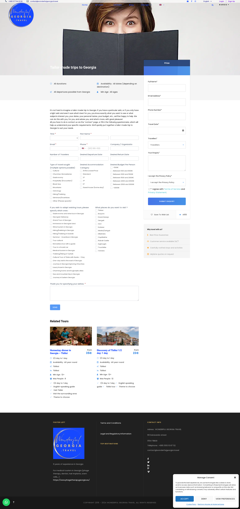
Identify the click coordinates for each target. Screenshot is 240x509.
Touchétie (102, 247)
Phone (84, 144)
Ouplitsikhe (102, 237)
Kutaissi (101, 227)
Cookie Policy (191, 504)
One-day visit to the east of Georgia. (67, 261)
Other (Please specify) (61, 201)
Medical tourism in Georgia (63, 251)
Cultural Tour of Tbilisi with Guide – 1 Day (68, 257)
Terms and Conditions (110, 423)
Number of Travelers (59, 154)
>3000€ (116, 188)
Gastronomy (57, 177)
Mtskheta (102, 234)
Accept (184, 499)
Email (53, 144)
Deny (204, 499)
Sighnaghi (102, 244)
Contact (118, 5)
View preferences (225, 499)
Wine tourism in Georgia (62, 227)
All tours (99, 5)
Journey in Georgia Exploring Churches (68, 264)
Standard (87, 174)
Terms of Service (172, 189)
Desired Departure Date (91, 154)
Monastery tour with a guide (63, 244)
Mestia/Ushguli (104, 231)
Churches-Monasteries (62, 174)
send (55, 307)
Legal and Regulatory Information (115, 433)
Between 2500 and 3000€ (123, 184)
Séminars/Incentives (61, 198)
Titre (53, 133)
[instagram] (195, 1)
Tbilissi (100, 210)
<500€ (115, 167)
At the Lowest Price (90, 171)
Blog (131, 5)
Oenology (56, 191)
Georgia (145, 5)
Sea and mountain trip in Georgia (66, 274)
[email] (187, 1)
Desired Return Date (119, 154)
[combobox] (83, 148)
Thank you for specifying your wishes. (68, 283)
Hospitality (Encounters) (62, 181)
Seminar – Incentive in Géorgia (65, 237)
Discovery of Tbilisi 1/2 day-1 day (109, 352)
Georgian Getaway (60, 217)
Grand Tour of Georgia (61, 220)
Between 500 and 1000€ (123, 171)
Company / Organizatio (121, 144)
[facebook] (191, 1)
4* (84, 181)
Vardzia (101, 251)
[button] (235, 477)
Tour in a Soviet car (60, 247)
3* (84, 177)
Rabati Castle (103, 241)
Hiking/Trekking (58, 194)
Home (85, 5)
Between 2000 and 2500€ (123, 181)
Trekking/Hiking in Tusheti (62, 254)
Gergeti (101, 221)
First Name (86, 133)
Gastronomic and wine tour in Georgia (68, 214)
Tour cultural (57, 241)
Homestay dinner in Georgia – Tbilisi (60, 352)
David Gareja (103, 217)
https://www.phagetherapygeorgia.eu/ (71, 480)
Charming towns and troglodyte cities (67, 271)
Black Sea (56, 184)
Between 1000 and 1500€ (123, 174)
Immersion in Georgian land (64, 224)
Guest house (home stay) (93, 187)
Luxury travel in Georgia (62, 267)
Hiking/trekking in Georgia (63, 230)
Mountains (56, 187)
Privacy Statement (157, 192)
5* (84, 184)
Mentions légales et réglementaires (211, 504)
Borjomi (101, 214)
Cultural (55, 171)
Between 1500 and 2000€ (123, 178)
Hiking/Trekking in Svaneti (63, 234)
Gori (100, 224)
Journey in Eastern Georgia (63, 277)
